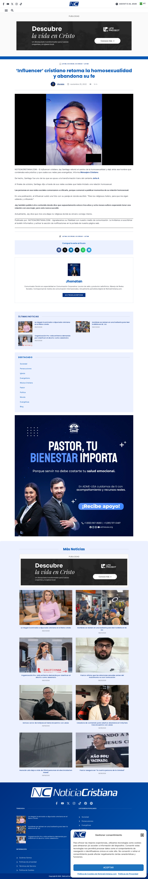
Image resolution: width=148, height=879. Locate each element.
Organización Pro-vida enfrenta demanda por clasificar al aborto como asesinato (52, 337)
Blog (21, 407)
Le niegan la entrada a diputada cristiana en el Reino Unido (52, 323)
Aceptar (108, 867)
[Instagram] (16, 4)
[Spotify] (91, 803)
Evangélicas (24, 402)
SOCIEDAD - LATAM (82, 64)
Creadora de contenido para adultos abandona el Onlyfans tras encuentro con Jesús (102, 724)
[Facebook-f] (3, 4)
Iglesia (22, 373)
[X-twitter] (12, 4)
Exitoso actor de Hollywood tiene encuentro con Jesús (46, 723)
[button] (142, 835)
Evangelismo (25, 378)
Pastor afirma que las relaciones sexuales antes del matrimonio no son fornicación (102, 676)
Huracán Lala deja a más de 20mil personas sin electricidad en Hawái (46, 771)
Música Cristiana (26, 383)
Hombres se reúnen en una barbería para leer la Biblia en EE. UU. (111, 323)
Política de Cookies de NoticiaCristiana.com (97, 874)
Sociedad (71, 64)
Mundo (22, 397)
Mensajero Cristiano (89, 172)
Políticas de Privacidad (128, 874)
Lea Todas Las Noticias (74, 295)
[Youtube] (8, 4)
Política (23, 392)
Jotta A (96, 178)
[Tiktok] (21, 4)
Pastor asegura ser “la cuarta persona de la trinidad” (102, 770)
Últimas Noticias (28, 316)
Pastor (22, 388)
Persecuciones (26, 369)
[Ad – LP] (74, 50)
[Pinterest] (85, 803)
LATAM (64, 64)
